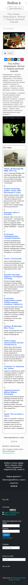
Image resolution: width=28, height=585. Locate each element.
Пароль (5, 528)
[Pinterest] (22, 59)
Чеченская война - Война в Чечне (17, 579)
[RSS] (13, 582)
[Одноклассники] (8, 59)
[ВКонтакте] (5, 59)
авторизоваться (8, 453)
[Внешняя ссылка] (11, 441)
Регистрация (7, 538)
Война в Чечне (14, 3)
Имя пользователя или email (11, 522)
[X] (15, 59)
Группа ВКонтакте (15, 8)
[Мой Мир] (12, 59)
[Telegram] (18, 59)
